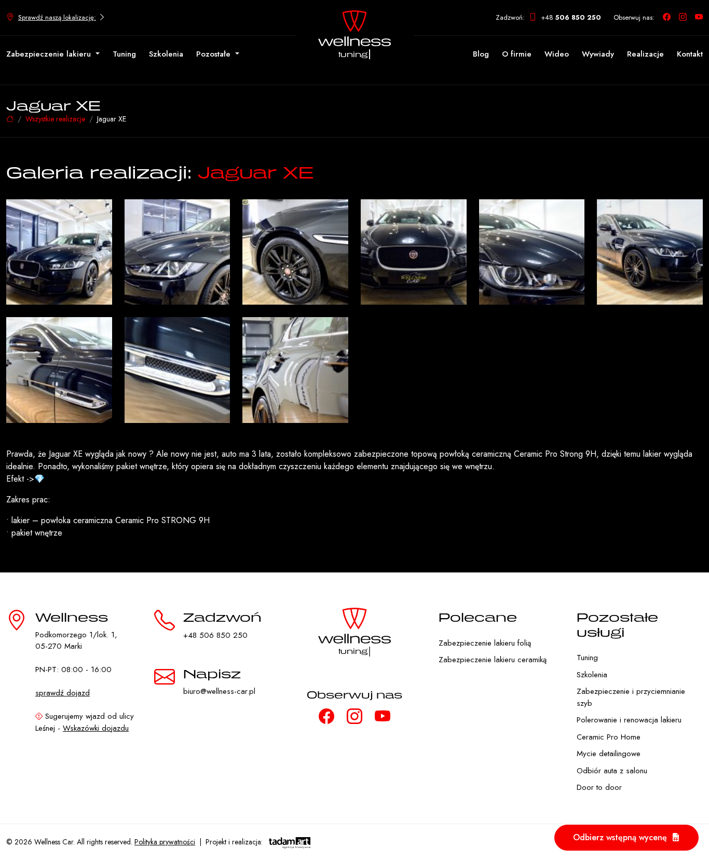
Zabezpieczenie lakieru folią (485, 643)
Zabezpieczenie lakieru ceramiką (493, 659)
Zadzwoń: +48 (548, 17)
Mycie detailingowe (608, 753)
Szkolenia (166, 54)
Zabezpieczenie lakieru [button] (49, 54)
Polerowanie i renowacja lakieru (629, 720)
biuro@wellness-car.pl (219, 691)
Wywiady (598, 54)
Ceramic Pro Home (608, 737)
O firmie (516, 54)
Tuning (124, 54)
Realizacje (645, 54)
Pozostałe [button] (214, 54)
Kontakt (690, 54)
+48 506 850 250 (215, 635)
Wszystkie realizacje (55, 119)
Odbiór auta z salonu (612, 770)
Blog (481, 54)
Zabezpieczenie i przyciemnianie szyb (631, 697)
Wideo (556, 54)
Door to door (599, 787)
